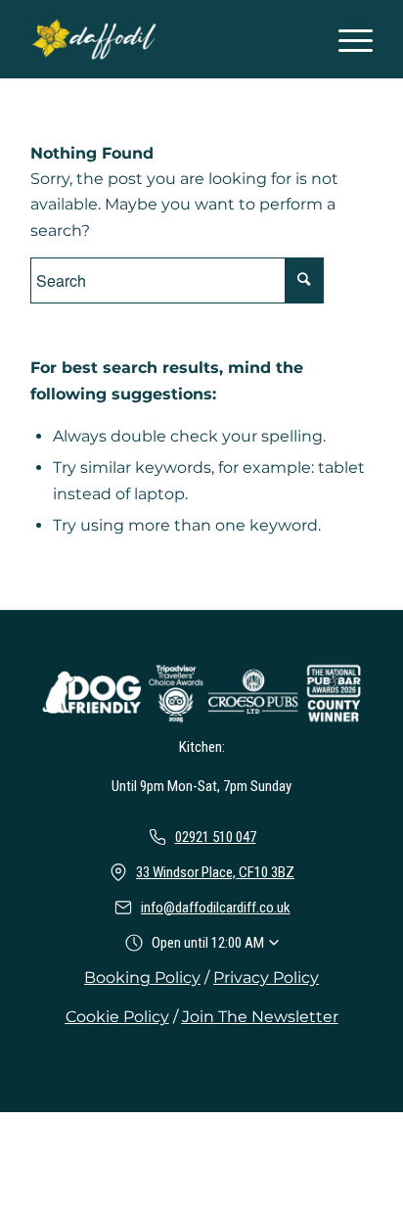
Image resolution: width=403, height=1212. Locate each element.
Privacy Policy (266, 977)
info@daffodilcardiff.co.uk (216, 907)
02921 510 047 (215, 837)
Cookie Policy (117, 1016)
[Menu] (346, 39)
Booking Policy (142, 977)
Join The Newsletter (260, 1016)
